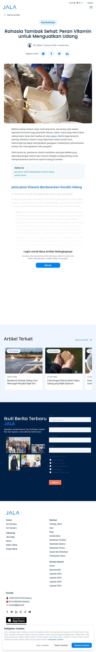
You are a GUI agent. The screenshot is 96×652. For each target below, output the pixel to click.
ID (79, 2)
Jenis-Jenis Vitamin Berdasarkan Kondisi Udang (34, 172)
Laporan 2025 (56, 578)
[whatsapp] (43, 54)
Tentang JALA (56, 524)
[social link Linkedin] (16, 612)
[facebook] (51, 54)
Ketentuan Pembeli (58, 540)
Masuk (90, 3)
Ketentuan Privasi (57, 548)
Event (52, 566)
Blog (52, 532)
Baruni (8, 541)
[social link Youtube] (29, 612)
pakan (54, 136)
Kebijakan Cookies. (56, 639)
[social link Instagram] (21, 612)
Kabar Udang (11, 545)
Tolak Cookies (61, 645)
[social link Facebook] (7, 612)
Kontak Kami (55, 536)
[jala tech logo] (9, 7)
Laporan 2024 (56, 582)
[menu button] (91, 7)
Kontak (72, 3)
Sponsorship (55, 570)
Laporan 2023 (56, 585)
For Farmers (11, 528)
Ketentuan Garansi (57, 544)
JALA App (10, 537)
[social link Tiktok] (25, 612)
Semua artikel (13, 15)
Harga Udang (11, 549)
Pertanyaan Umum (57, 556)
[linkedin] (67, 54)
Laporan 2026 (56, 574)
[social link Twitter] (11, 612)
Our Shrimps (11, 524)
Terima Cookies (81, 645)
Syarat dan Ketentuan (59, 552)
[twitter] (59, 54)
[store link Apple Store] (16, 620)
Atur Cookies (42, 645)
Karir (52, 528)
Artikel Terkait (20, 175)
